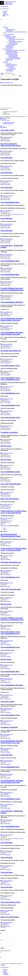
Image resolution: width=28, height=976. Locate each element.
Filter (2, 126)
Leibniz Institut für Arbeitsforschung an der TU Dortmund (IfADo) (13, 512)
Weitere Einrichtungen (8, 123)
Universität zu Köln (7, 130)
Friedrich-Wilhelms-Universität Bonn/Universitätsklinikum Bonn (12, 289)
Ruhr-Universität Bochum (10, 499)
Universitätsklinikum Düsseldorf (12, 302)
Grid (6, 127)
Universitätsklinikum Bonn (10, 202)
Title (4, 527)
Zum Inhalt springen (7, 2)
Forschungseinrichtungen (7, 82)
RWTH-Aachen (6, 459)
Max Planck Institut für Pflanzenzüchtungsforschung (11, 144)
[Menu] (2, 3)
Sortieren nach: (10, 525)
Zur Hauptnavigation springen (9, 1)
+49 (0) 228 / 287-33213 (18, 214)
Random (5, 529)
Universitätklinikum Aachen (10, 472)
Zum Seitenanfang (4, 967)
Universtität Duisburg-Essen (10, 417)
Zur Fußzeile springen (8, 4)
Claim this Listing (6, 120)
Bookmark (3, 118)
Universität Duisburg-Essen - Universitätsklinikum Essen (11, 378)
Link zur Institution (6, 117)
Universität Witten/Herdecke (11, 484)
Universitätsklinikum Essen (10, 393)
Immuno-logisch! (4, 6)
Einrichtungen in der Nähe (9, 122)
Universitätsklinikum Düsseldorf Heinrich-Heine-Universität (12, 319)
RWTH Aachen (6, 446)
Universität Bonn (6, 157)
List (3, 127)
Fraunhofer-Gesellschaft (9, 432)
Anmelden (3, 964)
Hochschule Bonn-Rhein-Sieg (11, 351)
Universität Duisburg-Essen (10, 365)
